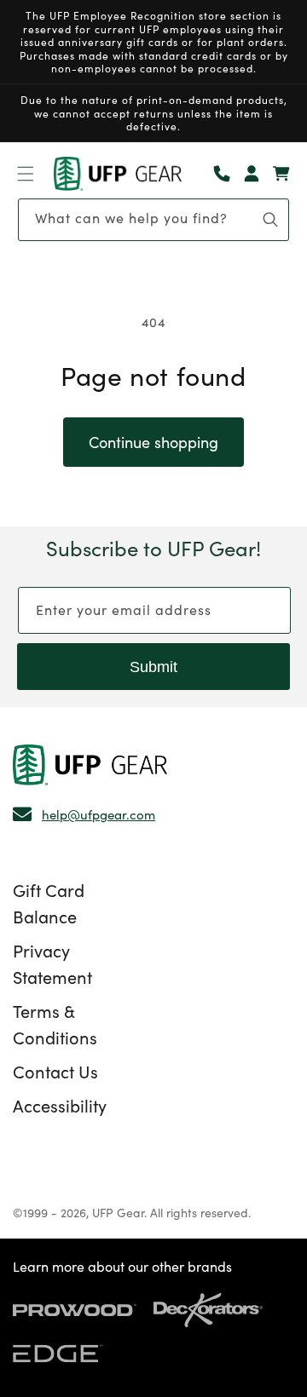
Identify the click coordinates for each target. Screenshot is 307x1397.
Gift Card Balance (48, 902)
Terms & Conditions (55, 1023)
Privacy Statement (52, 963)
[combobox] (153, 219)
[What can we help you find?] (270, 220)
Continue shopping (153, 441)
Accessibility (60, 1105)
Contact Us (55, 1071)
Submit (153, 667)
